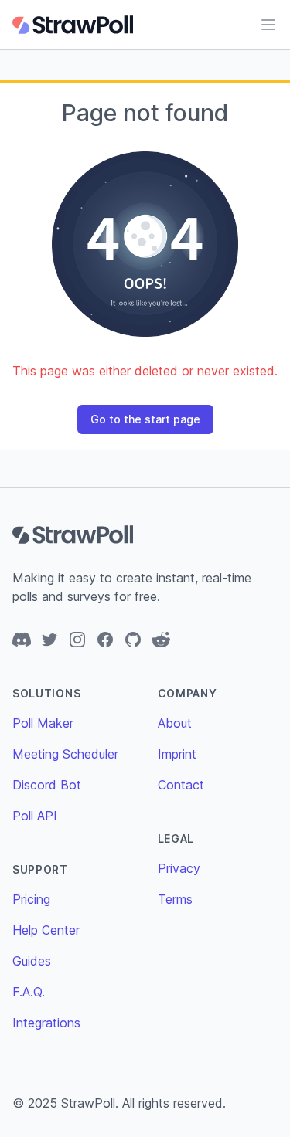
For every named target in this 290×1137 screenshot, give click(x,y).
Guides (31, 961)
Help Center (46, 930)
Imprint (177, 754)
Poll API (34, 815)
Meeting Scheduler (65, 754)
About (175, 723)
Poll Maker (42, 723)
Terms (175, 899)
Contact (181, 785)
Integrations (46, 1022)
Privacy (179, 868)
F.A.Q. (28, 992)
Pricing (31, 899)
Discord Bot (46, 785)
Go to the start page (145, 419)
